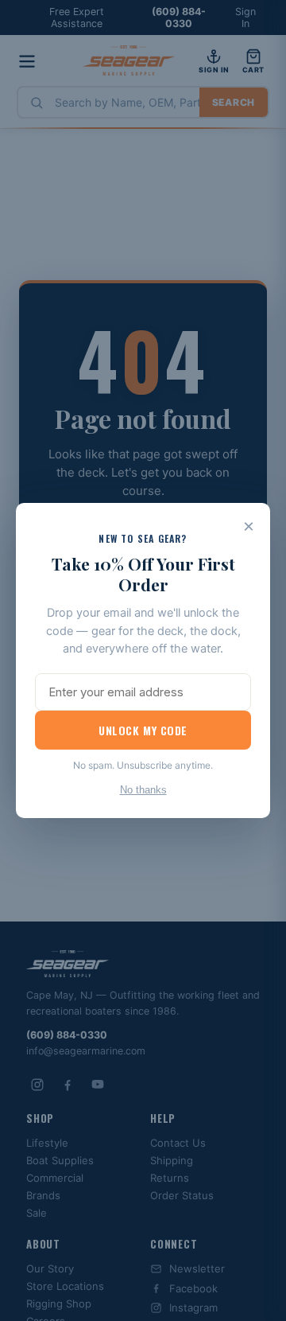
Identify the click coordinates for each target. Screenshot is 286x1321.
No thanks (143, 790)
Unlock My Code (143, 730)
